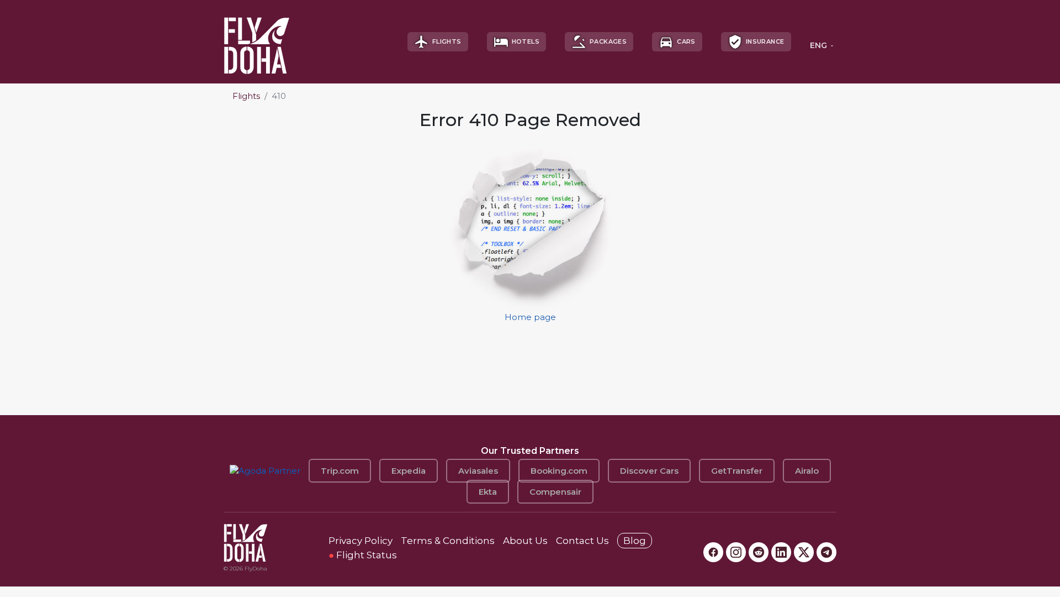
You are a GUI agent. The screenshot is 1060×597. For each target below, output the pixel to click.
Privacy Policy (360, 540)
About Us (525, 540)
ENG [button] (818, 45)
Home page (530, 317)
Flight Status (362, 555)
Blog (634, 540)
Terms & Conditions (448, 540)
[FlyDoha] (257, 42)
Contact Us (582, 540)
